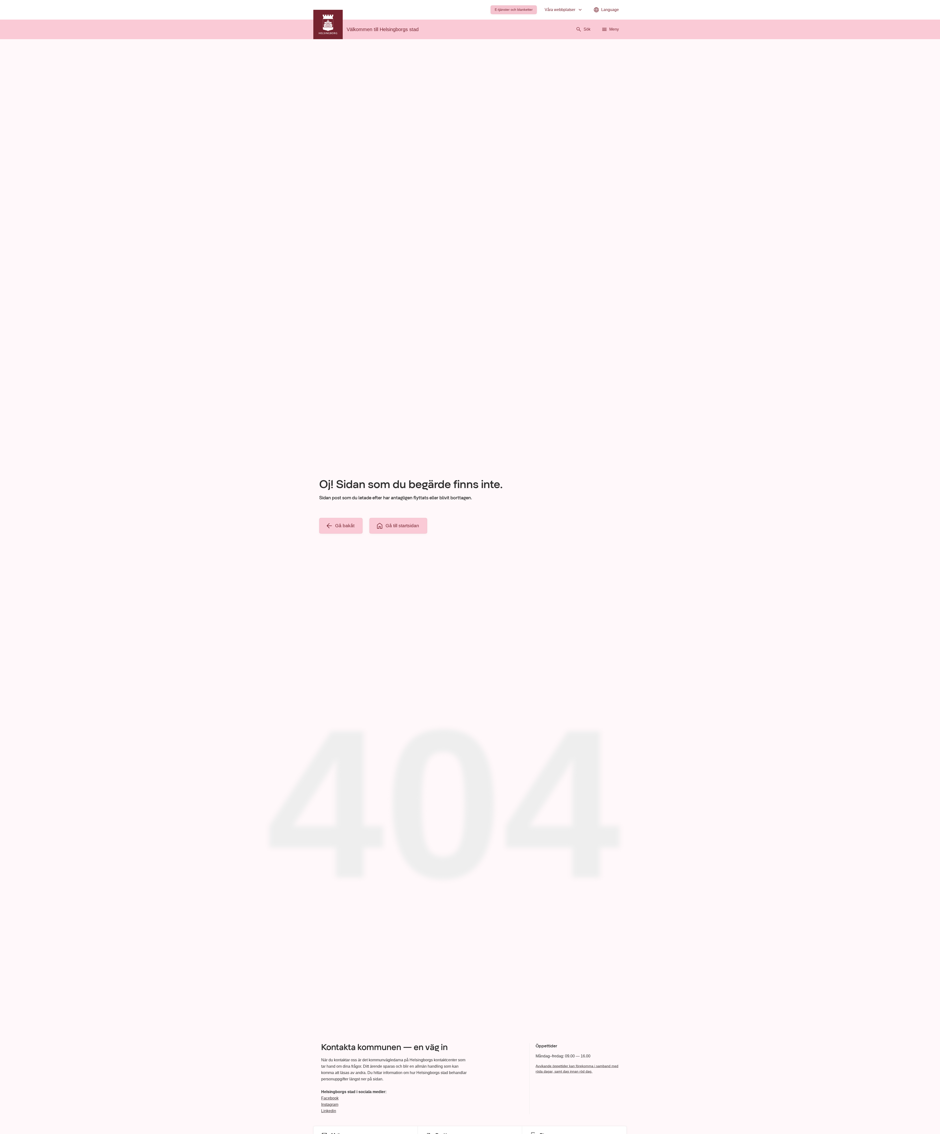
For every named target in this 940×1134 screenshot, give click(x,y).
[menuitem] (514, 9)
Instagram (329, 1104)
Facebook (330, 1098)
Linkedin (328, 1111)
